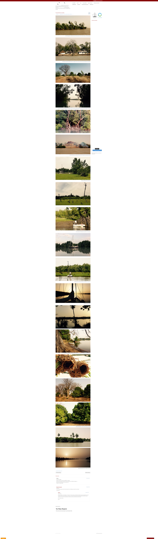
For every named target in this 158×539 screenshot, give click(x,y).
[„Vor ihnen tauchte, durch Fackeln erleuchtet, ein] (97, 75)
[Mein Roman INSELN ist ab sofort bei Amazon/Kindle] (97, 56)
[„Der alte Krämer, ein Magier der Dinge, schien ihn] (97, 94)
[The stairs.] (97, 119)
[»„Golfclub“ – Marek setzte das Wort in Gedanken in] (97, 63)
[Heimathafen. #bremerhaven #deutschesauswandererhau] (97, 88)
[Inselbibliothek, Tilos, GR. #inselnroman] (97, 44)
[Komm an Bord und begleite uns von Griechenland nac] (97, 31)
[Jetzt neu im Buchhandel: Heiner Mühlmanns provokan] (97, 125)
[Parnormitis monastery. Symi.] (97, 100)
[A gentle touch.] (97, 132)
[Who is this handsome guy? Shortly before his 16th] (97, 107)
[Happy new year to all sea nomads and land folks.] (97, 113)
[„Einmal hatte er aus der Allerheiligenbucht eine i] (97, 69)
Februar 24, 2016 (87, 478)
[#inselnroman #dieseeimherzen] (97, 37)
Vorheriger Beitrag (58, 472)
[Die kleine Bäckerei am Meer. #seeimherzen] (97, 25)
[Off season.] (97, 144)
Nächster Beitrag (88, 472)
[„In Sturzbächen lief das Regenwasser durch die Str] (97, 50)
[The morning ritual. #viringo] (97, 138)
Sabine (57, 478)
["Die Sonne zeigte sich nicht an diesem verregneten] (97, 81)
